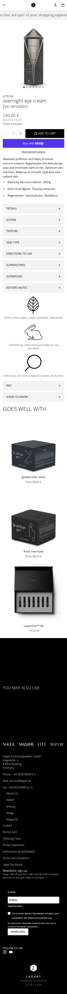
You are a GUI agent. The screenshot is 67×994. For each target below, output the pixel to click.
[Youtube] (11, 952)
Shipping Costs (12, 838)
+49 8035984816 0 (24, 774)
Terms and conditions (16, 858)
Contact (7, 825)
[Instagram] (5, 952)
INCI (8, 385)
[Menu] (4, 5)
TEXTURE (12, 231)
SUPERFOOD (14, 276)
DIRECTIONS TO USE (19, 254)
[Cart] (63, 5)
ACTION (11, 220)
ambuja (10, 806)
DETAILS (11, 208)
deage (10, 813)
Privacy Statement (13, 845)
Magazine (12, 819)
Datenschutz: (15, 906)
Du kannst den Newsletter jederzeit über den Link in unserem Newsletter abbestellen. (32, 925)
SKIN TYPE (12, 242)
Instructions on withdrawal (19, 852)
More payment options (33, 151)
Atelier (10, 800)
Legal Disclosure (13, 864)
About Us (12, 793)
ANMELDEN (18, 931)
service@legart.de (20, 781)
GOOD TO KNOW (17, 397)
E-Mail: (12, 892)
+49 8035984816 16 (20, 787)
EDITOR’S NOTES (16, 287)
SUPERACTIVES (15, 265)
